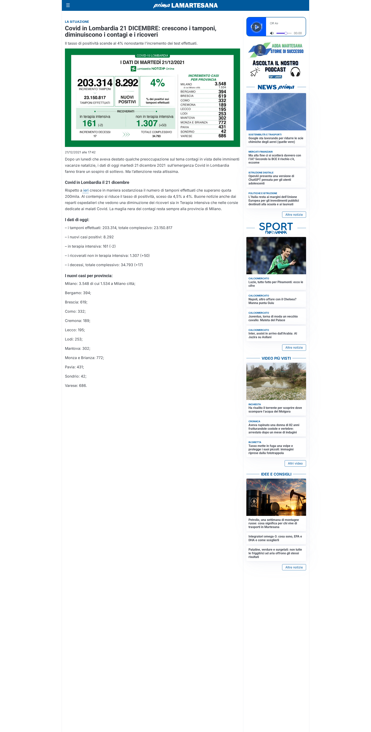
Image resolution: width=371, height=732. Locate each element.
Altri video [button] (295, 463)
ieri (85, 190)
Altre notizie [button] (294, 215)
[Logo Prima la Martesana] (185, 5)
